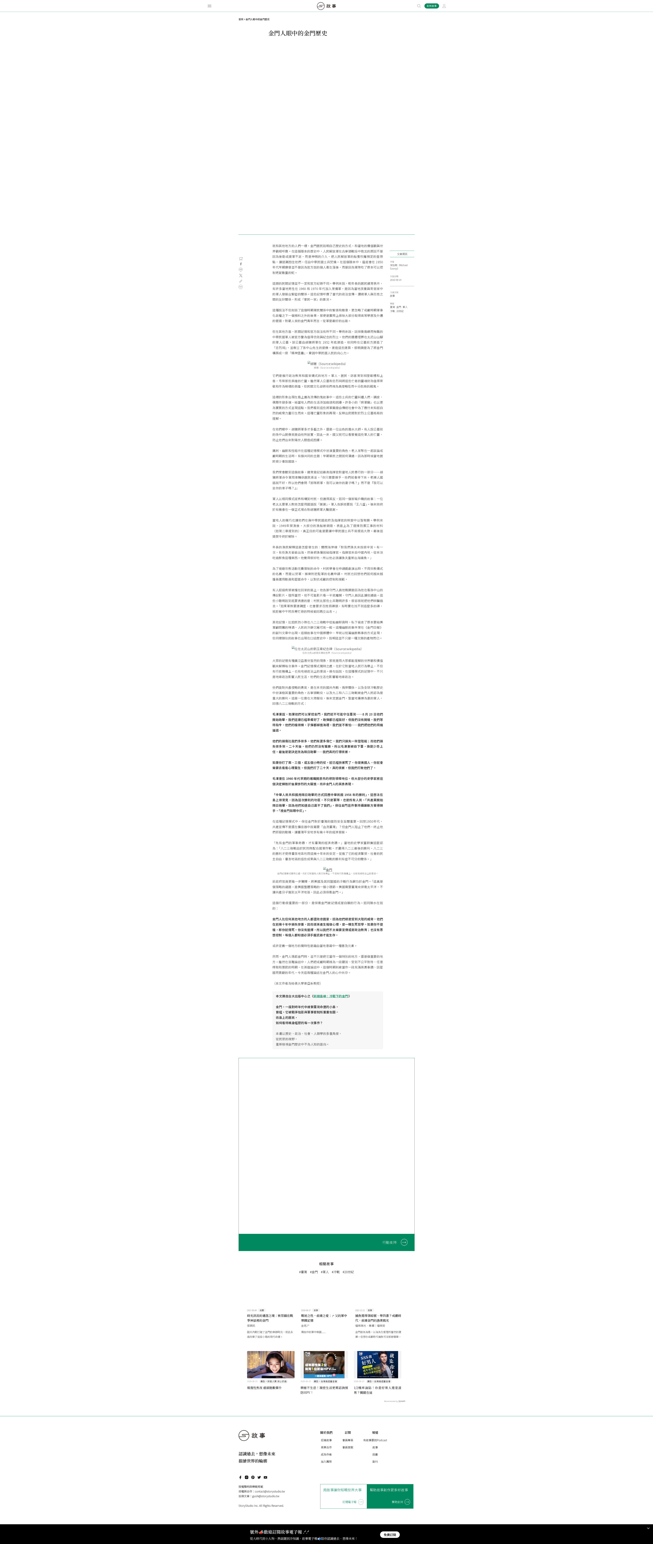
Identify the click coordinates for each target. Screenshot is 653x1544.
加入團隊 (326, 1461)
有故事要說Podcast (375, 1440)
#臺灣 (303, 1272)
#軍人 (325, 1272)
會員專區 (347, 1440)
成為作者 (326, 1454)
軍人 (405, 307)
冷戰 (392, 311)
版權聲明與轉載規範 (251, 1486)
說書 (375, 1454)
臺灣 (392, 307)
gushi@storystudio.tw (265, 1496)
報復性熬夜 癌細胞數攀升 (264, 1387)
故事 (392, 295)
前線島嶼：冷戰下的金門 (331, 996)
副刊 (375, 1461)
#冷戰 (336, 1272)
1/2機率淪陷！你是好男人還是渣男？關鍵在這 (377, 1390)
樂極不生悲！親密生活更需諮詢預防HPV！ (324, 1390)
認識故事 (326, 1440)
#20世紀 (348, 1272)
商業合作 (326, 1447)
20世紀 (400, 311)
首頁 (241, 19)
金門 (398, 307)
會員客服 (347, 1447)
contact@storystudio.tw (270, 1491)
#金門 (314, 1272)
